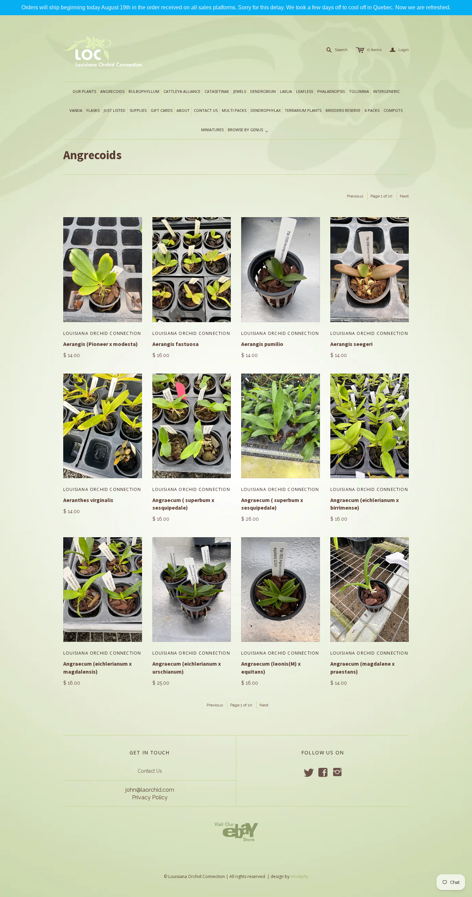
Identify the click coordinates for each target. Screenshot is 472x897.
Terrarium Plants (303, 110)
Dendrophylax (266, 110)
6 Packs (372, 110)
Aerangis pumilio (262, 343)
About (183, 110)
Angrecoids (112, 91)
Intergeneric (386, 91)
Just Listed (114, 110)
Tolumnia (359, 91)
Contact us (206, 110)
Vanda (75, 110)
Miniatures (212, 129)
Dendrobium (263, 91)
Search (341, 49)
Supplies (138, 110)
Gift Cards (161, 110)
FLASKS (93, 110)
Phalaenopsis (331, 91)
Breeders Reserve (342, 110)
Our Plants (84, 91)
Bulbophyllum (144, 91)
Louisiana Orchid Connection (102, 333)
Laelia (286, 91)
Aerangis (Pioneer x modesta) (100, 343)
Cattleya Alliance (181, 91)
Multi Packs (234, 110)
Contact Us (150, 771)
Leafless (304, 91)
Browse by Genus (248, 130)
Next (404, 196)
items (374, 49)
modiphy (299, 876)
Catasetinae (217, 91)
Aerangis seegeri (351, 343)
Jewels (239, 91)
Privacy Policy (150, 797)
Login (399, 50)
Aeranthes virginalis (88, 499)
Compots (393, 110)
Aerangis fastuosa (175, 343)
